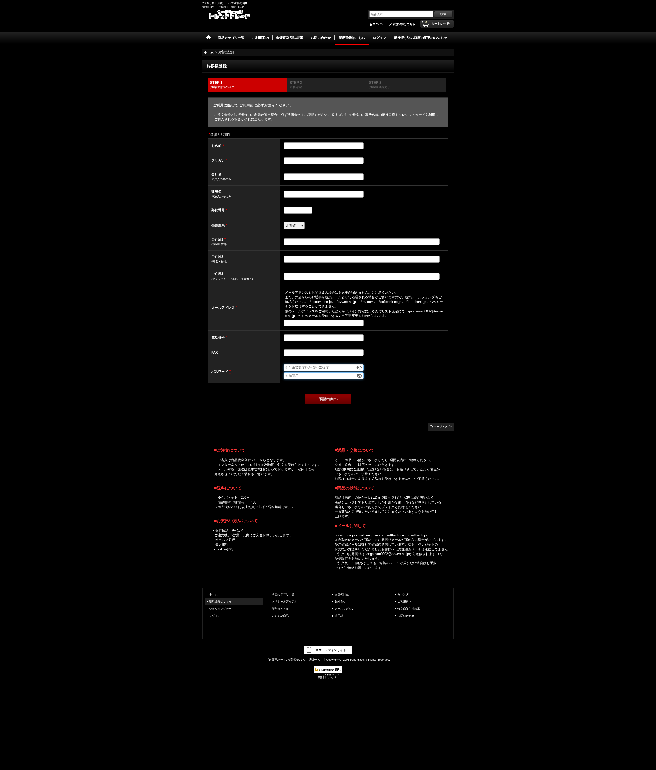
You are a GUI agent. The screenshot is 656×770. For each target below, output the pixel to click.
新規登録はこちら (404, 24)
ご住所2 (217, 257)
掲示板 (339, 615)
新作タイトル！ (282, 608)
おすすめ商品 (280, 615)
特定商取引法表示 (408, 608)
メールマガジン (344, 608)
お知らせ (340, 601)
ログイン (378, 24)
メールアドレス (223, 308)
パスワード (219, 371)
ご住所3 (217, 274)
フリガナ (218, 160)
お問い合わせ (405, 615)
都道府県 (218, 225)
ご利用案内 (404, 601)
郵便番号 (218, 210)
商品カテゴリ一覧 (283, 594)
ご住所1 (217, 239)
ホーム (213, 594)
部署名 (216, 191)
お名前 (216, 146)
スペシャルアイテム (284, 601)
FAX (214, 352)
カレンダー (404, 594)
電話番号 (218, 338)
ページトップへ (443, 426)
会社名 (216, 174)
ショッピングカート (221, 608)
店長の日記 (342, 594)
